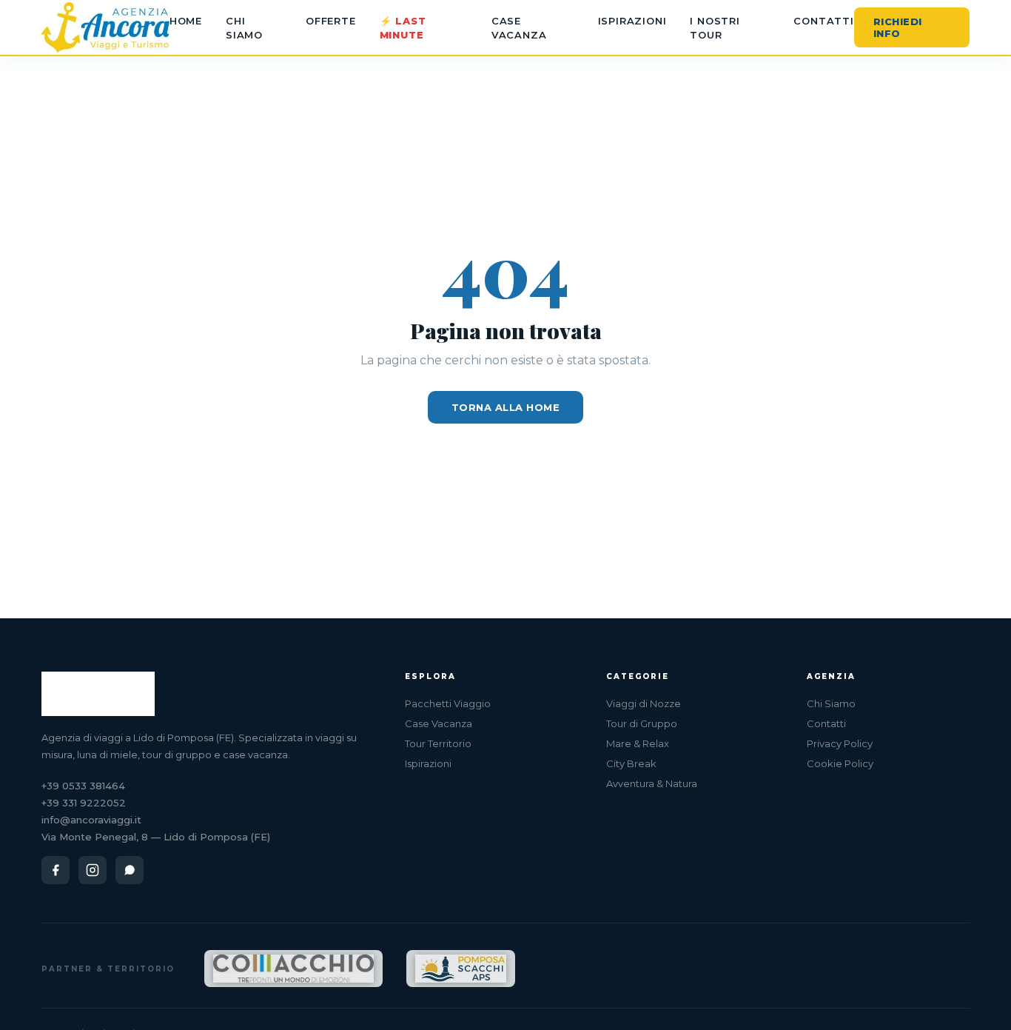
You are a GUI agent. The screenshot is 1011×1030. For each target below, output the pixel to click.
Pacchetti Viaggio (448, 703)
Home (185, 21)
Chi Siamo (831, 703)
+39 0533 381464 (83, 786)
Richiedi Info (897, 27)
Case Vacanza (438, 723)
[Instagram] (92, 870)
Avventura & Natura (651, 783)
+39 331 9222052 (83, 803)
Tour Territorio (438, 743)
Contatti (823, 21)
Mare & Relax (637, 743)
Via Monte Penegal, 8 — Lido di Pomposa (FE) (155, 837)
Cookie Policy (840, 763)
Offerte (331, 21)
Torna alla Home (505, 407)
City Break (631, 763)
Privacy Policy (840, 743)
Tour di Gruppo (641, 723)
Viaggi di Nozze (643, 703)
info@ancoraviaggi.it (91, 820)
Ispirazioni (632, 21)
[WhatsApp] (129, 870)
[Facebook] (55, 870)
